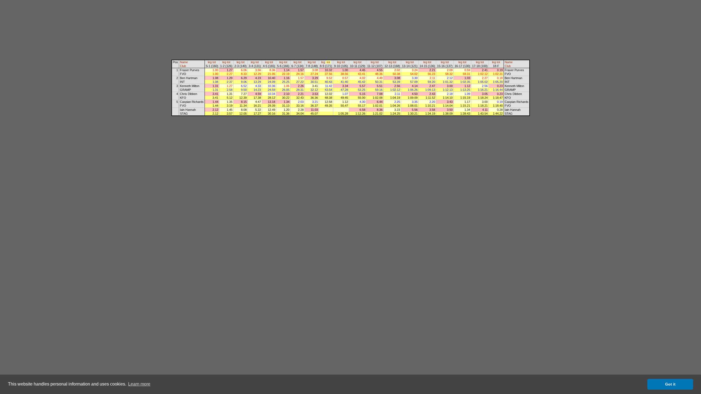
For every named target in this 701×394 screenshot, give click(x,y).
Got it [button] (670, 384)
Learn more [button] (139, 384)
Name (184, 62)
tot (214, 62)
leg (210, 62)
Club (183, 66)
